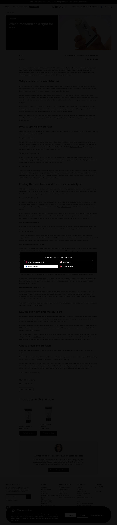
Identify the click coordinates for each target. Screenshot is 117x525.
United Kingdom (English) (36, 262)
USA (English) (67, 262)
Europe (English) (33, 266)
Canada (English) (68, 266)
